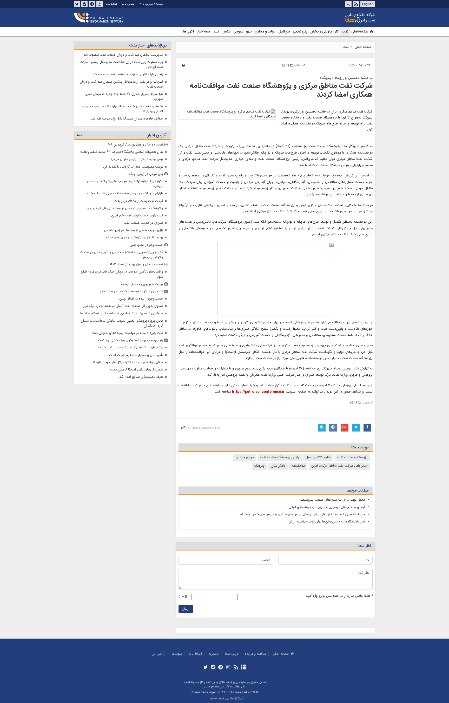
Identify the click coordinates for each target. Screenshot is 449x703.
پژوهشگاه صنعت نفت (352, 457)
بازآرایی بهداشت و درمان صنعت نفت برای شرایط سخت (125, 193)
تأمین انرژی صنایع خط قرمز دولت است (136, 355)
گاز (337, 32)
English (367, 4)
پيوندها (177, 654)
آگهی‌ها (188, 32)
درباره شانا (111, 4)
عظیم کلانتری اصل (318, 457)
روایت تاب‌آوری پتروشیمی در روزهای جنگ (134, 237)
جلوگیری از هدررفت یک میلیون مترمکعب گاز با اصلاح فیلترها (121, 313)
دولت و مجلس (265, 32)
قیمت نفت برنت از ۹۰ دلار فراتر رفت (138, 201)
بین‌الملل (284, 32)
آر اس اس (158, 654)
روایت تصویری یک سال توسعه (142, 284)
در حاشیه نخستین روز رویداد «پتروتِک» (346, 78)
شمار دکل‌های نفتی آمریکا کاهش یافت (136, 369)
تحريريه (213, 654)
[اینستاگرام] (228, 668)
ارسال (185, 609)
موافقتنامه (298, 466)
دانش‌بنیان (278, 466)
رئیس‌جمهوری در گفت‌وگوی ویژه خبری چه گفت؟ (129, 340)
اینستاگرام (99, 4)
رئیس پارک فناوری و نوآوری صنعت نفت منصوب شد (128, 74)
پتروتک (259, 466)
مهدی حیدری (245, 457)
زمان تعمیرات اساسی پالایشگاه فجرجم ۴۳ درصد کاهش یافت (121, 152)
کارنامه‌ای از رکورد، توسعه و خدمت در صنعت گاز (131, 291)
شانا (342, 18)
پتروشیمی (300, 32)
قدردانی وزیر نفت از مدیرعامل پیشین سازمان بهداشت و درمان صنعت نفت (121, 84)
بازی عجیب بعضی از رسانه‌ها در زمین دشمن (133, 230)
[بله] (213, 668)
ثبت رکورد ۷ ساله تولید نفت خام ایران (137, 215)
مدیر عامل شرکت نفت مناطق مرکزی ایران (339, 466)
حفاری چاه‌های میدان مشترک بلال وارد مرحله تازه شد (127, 118)
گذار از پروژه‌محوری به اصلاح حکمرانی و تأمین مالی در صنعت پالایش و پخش (121, 255)
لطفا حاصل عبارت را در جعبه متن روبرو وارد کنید (339, 596)
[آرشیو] (243, 668)
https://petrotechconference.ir (258, 392)
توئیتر (77, 4)
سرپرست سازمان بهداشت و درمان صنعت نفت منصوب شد (123, 54)
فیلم (216, 32)
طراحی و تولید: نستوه (222, 698)
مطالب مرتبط (357, 490)
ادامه (79, 135)
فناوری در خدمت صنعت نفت (143, 223)
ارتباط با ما (195, 654)
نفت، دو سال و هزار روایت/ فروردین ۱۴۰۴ (135, 144)
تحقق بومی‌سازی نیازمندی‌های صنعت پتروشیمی (332, 500)
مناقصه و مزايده (255, 654)
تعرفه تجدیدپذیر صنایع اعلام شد (141, 377)
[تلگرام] (220, 668)
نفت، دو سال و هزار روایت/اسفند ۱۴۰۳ (136, 264)
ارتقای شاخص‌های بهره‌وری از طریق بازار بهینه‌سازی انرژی (327, 507)
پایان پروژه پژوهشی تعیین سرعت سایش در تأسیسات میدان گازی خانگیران (122, 323)
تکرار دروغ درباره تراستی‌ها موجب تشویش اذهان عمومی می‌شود (125, 184)
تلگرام (92, 4)
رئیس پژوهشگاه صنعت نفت (279, 457)
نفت (345, 32)
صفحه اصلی (359, 32)
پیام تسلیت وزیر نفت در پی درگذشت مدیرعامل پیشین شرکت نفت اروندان (121, 65)
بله (84, 4)
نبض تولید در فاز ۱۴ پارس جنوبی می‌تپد (136, 159)
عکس (226, 32)
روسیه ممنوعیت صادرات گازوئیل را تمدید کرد (133, 166)
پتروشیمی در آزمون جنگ (146, 174)
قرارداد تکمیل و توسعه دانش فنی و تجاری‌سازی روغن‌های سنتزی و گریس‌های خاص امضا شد (302, 514)
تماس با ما (128, 4)
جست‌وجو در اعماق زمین (146, 245)
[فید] (236, 668)
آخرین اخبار (157, 135)
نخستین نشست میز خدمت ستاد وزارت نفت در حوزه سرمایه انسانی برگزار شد (122, 109)
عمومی (238, 32)
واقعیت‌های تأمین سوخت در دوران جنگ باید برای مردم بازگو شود (122, 274)
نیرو (249, 32)
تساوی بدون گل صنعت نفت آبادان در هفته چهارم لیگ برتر (123, 306)
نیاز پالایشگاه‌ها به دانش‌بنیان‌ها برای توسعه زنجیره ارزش (327, 521)
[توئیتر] (205, 668)
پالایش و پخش (321, 32)
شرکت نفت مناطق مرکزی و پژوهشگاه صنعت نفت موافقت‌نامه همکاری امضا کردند (281, 90)
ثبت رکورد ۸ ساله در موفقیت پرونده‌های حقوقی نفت (127, 333)
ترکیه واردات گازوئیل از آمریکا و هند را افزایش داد (130, 347)
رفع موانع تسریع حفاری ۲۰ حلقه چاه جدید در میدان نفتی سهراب (124, 97)
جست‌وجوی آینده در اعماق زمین (141, 298)
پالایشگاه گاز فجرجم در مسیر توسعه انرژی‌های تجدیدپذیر (125, 208)
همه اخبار (203, 32)
